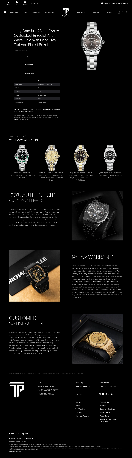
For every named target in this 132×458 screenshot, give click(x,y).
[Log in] (119, 12)
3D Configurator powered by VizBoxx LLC (17, 441)
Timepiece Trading (15, 373)
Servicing (79, 383)
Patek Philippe (46, 386)
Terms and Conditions (107, 409)
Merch (77, 405)
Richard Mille (45, 394)
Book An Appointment (83, 386)
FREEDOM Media (26, 438)
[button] (5, 12)
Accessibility (104, 402)
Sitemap (103, 405)
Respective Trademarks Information (108, 421)
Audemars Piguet (47, 390)
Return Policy (105, 416)
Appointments (29, 73)
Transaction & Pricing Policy (15, 451)
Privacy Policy (105, 412)
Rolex (41, 383)
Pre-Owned (104, 383)
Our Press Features (82, 416)
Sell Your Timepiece (108, 386)
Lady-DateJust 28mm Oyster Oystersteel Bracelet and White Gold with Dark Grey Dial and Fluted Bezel (53, 373)
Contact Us (34, 3)
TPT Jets (78, 412)
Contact (78, 402)
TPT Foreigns (80, 409)
